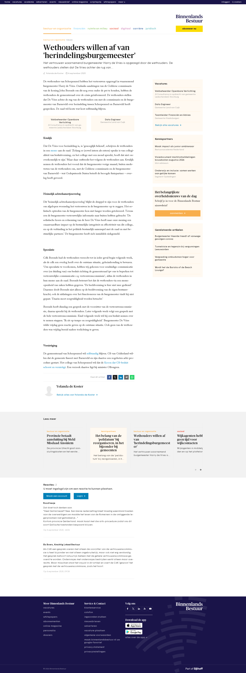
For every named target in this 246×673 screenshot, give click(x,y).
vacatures (17, 2)
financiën (79, 29)
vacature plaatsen (94, 631)
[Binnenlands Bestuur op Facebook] (127, 608)
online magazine (80, 2)
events (53, 2)
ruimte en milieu (97, 29)
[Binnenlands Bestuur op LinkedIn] (139, 608)
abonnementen (51, 621)
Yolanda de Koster (55, 73)
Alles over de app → (136, 637)
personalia (49, 631)
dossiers (47, 635)
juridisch (150, 29)
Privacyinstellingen (94, 652)
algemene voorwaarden (97, 635)
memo (54, 150)
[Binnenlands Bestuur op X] (133, 608)
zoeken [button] (237, 2)
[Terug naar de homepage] (189, 19)
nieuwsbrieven (92, 621)
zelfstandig (93, 353)
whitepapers (110, 2)
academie (29, 2)
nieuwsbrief (64, 2)
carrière (138, 29)
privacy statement (94, 647)
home (7, 2)
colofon (88, 612)
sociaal (114, 29)
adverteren (41, 2)
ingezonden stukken (95, 617)
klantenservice (92, 608)
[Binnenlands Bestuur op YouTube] (150, 608)
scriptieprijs (95, 2)
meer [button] (120, 2)
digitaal (126, 29)
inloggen (226, 2)
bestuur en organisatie (57, 29)
